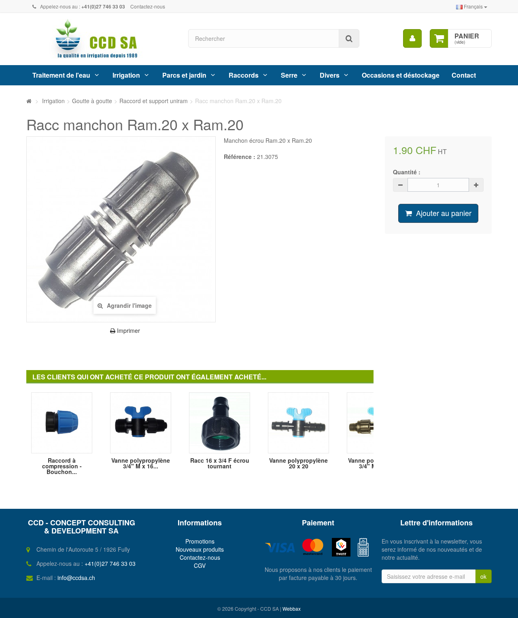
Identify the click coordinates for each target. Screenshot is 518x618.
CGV (200, 565)
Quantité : (406, 172)
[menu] (412, 38)
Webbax (291, 608)
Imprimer (127, 331)
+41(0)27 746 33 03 (110, 563)
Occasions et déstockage (400, 75)
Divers (330, 75)
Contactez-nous (147, 6)
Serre (289, 75)
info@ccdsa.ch (76, 578)
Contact (464, 75)
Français (473, 6)
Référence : (239, 156)
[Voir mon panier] (439, 38)
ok (483, 576)
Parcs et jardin (184, 75)
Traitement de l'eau (61, 75)
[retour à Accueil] (29, 101)
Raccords (244, 75)
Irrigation (126, 75)
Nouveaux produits (200, 549)
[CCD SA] (101, 39)
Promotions (199, 541)
